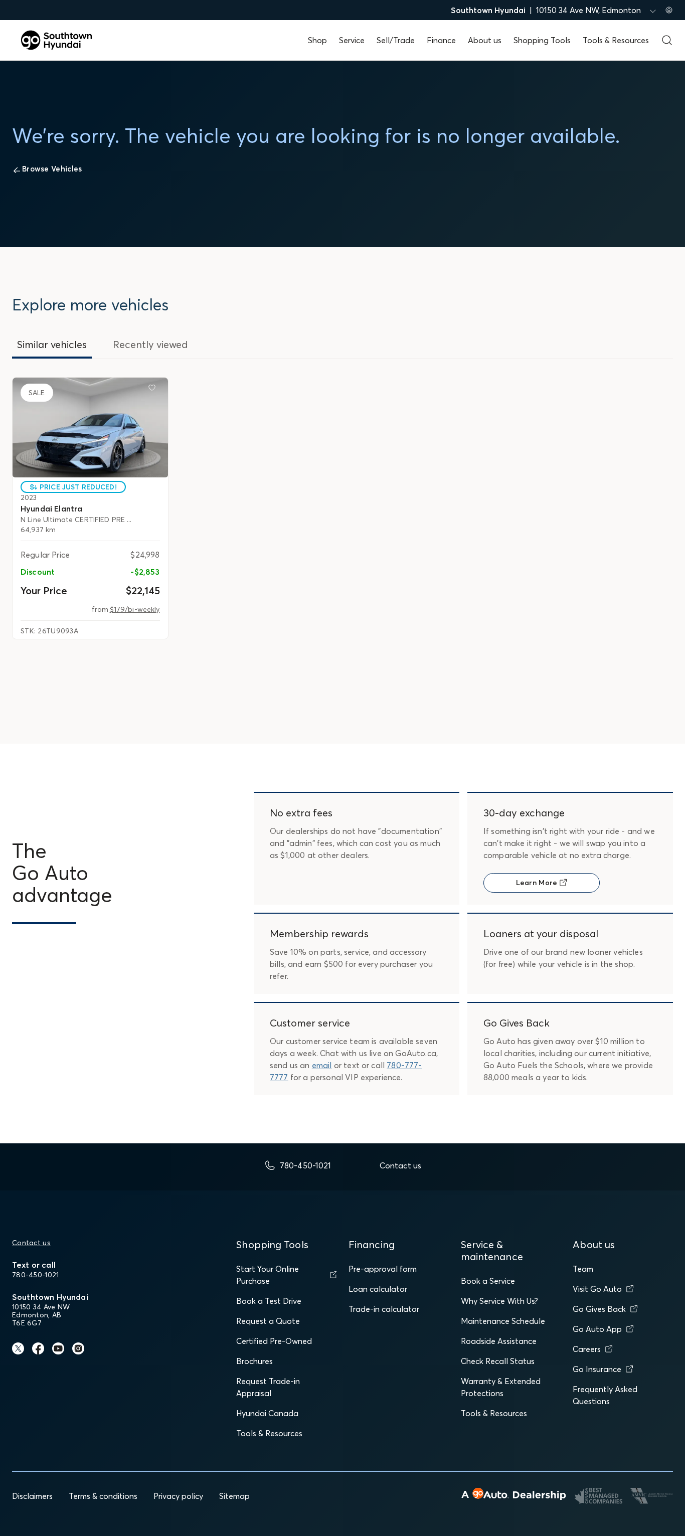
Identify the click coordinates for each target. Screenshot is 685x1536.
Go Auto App (597, 1329)
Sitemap (234, 1496)
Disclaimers (32, 1496)
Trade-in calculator (384, 1309)
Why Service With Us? (499, 1301)
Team (583, 1269)
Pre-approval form (383, 1269)
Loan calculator (378, 1289)
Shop (317, 40)
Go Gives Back (599, 1309)
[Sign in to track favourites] (154, 390)
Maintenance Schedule (503, 1321)
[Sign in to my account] (669, 10)
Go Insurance (597, 1369)
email (322, 1065)
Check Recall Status (498, 1361)
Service (352, 40)
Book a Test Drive (268, 1301)
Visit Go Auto (597, 1289)
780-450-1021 (35, 1274)
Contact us (31, 1242)
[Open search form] (667, 40)
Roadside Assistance (499, 1341)
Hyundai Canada (267, 1413)
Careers (587, 1349)
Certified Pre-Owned (274, 1341)
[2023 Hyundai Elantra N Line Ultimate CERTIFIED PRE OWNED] (90, 427)
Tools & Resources (616, 40)
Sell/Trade (396, 40)
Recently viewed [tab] (150, 344)
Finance (441, 40)
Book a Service (488, 1281)
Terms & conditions (103, 1496)
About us (484, 40)
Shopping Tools (542, 40)
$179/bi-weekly (135, 609)
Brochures (254, 1361)
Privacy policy (178, 1496)
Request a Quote (268, 1321)
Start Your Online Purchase (267, 1275)
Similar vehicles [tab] (52, 344)
